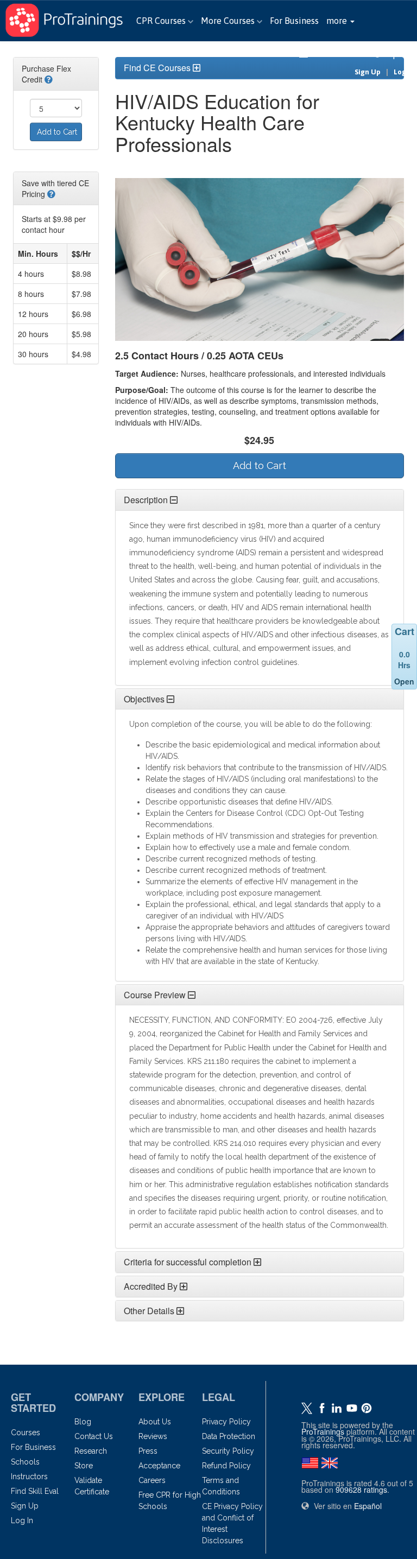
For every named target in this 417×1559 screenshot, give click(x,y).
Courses (25, 1432)
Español (399, 54)
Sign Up (368, 72)
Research (90, 1451)
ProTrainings (322, 1431)
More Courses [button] (229, 21)
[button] (340, 20)
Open (404, 681)
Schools (25, 1461)
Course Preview (155, 994)
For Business (294, 21)
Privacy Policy (226, 1421)
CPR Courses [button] (162, 21)
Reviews (152, 1436)
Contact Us (93, 1436)
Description (146, 499)
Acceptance (159, 1465)
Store (83, 1465)
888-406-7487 (341, 54)
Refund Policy (226, 1465)
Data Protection (228, 1436)
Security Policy (228, 1451)
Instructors (29, 1476)
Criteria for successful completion (187, 1262)
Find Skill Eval (35, 1491)
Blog (82, 1421)
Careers (152, 1480)
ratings (361, 1489)
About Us (154, 1421)
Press (147, 1451)
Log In (404, 72)
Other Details (149, 1310)
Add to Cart (57, 132)
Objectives (144, 699)
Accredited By (151, 1286)
